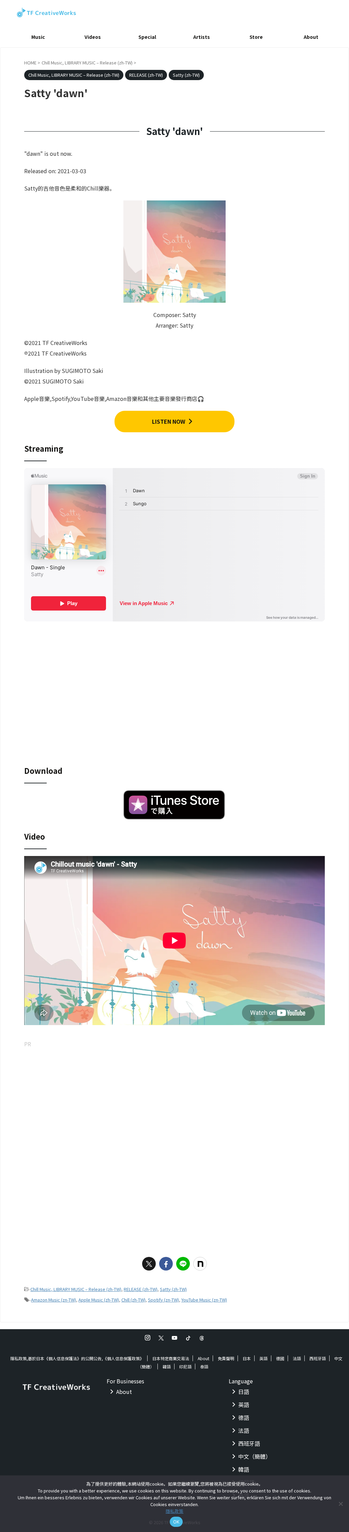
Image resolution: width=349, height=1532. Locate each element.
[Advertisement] (174, 1097)
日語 (243, 1391)
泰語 (204, 1366)
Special (147, 36)
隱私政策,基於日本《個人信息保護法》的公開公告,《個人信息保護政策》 (77, 1358)
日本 (247, 1358)
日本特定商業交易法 (170, 1358)
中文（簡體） (254, 1456)
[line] (183, 1264)
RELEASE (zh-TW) (140, 1289)
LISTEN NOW (168, 421)
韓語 (167, 1366)
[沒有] (340, 1503)
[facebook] (166, 1264)
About (311, 36)
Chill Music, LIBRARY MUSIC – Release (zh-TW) (75, 1289)
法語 (297, 1358)
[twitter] (149, 1264)
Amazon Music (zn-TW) (53, 1299)
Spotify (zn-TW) (163, 1299)
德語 (243, 1417)
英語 (263, 1358)
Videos (93, 36)
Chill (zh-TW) (133, 1299)
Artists (201, 36)
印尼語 (185, 1366)
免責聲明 (226, 1358)
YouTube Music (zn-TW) (204, 1299)
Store (256, 36)
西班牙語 (317, 1358)
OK (176, 1522)
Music (38, 36)
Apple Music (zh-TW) (98, 1299)
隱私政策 (174, 1511)
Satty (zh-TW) (173, 1289)
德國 (280, 1358)
